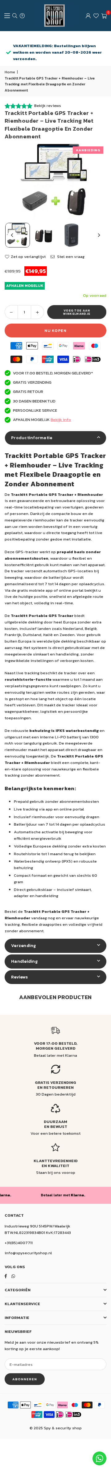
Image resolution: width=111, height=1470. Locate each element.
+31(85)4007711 (19, 1243)
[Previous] (12, 235)
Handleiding (24, 961)
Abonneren (24, 1379)
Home (10, 72)
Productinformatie (31, 438)
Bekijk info (61, 420)
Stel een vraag (70, 256)
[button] (104, 15)
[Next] (98, 235)
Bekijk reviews (47, 105)
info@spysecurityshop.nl (28, 1253)
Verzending (23, 945)
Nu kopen (55, 330)
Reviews (19, 977)
